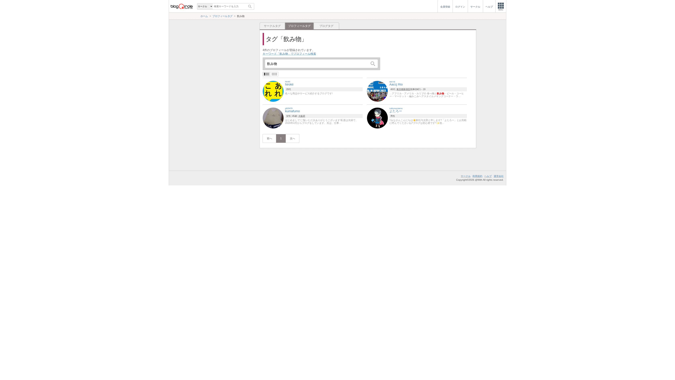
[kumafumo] (273, 117)
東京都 (400, 89)
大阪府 (301, 116)
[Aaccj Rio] (377, 91)
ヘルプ (488, 176)
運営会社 (499, 176)
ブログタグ (326, 25)
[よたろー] (377, 117)
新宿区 (406, 89)
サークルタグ (272, 25)
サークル (466, 176)
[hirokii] (273, 91)
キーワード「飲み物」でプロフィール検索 (289, 53)
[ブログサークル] (181, 6)
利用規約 (477, 176)
